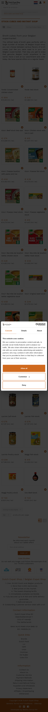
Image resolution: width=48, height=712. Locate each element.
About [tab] (39, 331)
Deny (24, 385)
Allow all (24, 368)
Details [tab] (24, 331)
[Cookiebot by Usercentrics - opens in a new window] (35, 324)
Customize (23, 377)
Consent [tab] (8, 331)
